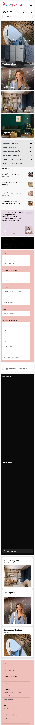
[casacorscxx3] (30, 201)
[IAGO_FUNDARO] (30, 182)
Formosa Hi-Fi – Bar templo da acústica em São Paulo (17, 174)
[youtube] (32, 12)
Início (3, 376)
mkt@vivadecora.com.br (13, 244)
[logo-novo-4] (12, 3)
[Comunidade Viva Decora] (17, 33)
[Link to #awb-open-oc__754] (31, 5)
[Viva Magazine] (17, 79)
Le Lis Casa (5, 184)
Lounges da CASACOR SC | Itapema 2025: (14, 203)
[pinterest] (29, 12)
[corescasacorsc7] (30, 192)
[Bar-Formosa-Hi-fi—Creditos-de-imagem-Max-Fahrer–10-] (30, 173)
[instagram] (26, 12)
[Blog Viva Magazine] (17, 102)
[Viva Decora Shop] (17, 56)
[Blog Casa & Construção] (17, 126)
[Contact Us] (29, 243)
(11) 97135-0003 (9, 247)
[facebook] (23, 12)
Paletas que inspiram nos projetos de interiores (15, 194)
